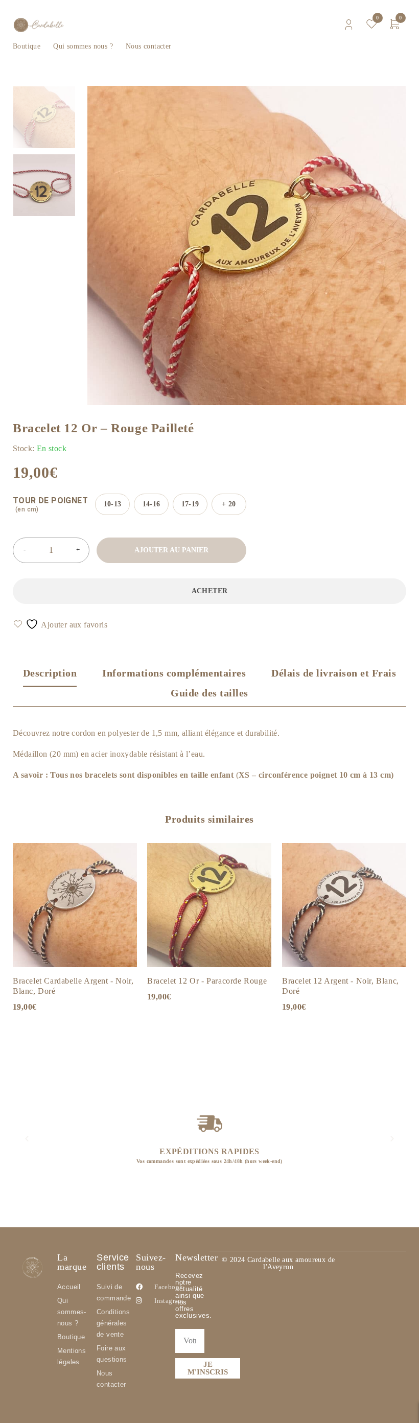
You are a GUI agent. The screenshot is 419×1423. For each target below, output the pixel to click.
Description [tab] (50, 673)
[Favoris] (61, 624)
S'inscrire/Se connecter (348, 24)
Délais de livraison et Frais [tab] (333, 673)
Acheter (210, 591)
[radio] (112, 504)
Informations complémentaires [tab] (174, 673)
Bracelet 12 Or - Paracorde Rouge (207, 980)
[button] (27, 1139)
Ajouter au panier (171, 550)
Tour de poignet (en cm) (50, 504)
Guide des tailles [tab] (209, 692)
